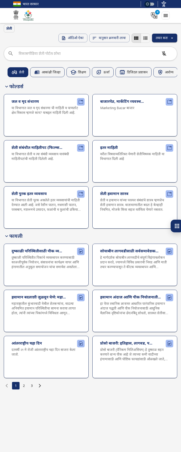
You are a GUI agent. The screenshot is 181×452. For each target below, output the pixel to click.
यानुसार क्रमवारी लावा (112, 38)
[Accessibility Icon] (164, 4)
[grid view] (136, 38)
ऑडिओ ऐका (76, 38)
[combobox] (87, 53)
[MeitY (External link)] (16, 15)
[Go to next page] (40, 385)
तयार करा (162, 38)
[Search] (11, 53)
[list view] (145, 38)
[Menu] (166, 16)
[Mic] (164, 54)
